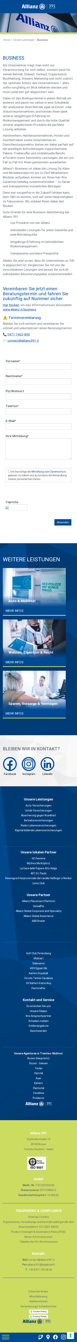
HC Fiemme (38, 858)
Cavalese (38, 1092)
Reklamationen (39, 1301)
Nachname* (14, 376)
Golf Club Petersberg (38, 953)
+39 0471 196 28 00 (40, 1269)
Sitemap (33, 1216)
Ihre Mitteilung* (17, 436)
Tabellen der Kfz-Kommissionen (38, 1241)
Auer (38, 1078)
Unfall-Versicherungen (38, 810)
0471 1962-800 (18, 334)
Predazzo (38, 1097)
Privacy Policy (40, 1316)
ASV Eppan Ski (38, 968)
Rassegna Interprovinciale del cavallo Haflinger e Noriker (38, 878)
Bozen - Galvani (38, 1063)
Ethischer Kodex (38, 1291)
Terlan (38, 1068)
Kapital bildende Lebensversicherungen (38, 830)
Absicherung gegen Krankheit (38, 815)
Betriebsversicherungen (38, 820)
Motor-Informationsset (38, 1236)
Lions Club (39, 883)
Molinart (39, 958)
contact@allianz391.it (23, 340)
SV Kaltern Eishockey (38, 983)
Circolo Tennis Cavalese (38, 978)
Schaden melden (38, 1021)
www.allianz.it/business (19, 309)
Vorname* (13, 361)
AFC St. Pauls (39, 873)
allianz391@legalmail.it (41, 1264)
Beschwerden (38, 1030)
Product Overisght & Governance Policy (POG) (38, 1231)
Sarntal (38, 1073)
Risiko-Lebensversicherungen (38, 825)
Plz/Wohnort (15, 391)
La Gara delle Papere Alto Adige (38, 868)
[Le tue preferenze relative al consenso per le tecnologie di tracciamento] (70, 1335)
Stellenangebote (39, 1025)
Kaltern (38, 1083)
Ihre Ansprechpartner (38, 1015)
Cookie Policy (40, 1311)
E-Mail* (11, 421)
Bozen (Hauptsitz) (38, 1058)
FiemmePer (38, 988)
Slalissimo (38, 963)
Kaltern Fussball (38, 973)
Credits (44, 1216)
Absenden (63, 522)
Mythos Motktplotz (38, 863)
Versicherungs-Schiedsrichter (38, 1306)
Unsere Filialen (38, 1011)
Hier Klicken (11, 305)
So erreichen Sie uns (38, 1006)
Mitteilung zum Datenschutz (49, 471)
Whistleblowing (38, 1296)
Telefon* (12, 406)
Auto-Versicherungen (38, 805)
